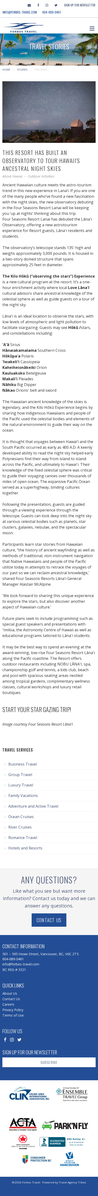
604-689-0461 (51, 12)
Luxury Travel (20, 785)
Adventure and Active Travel (33, 806)
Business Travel (22, 764)
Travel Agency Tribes (72, 1182)
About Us (9, 993)
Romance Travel (22, 837)
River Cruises (20, 827)
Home (6, 69)
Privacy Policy (12, 1010)
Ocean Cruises (21, 816)
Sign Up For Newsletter (79, 5)
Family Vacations (23, 795)
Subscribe (49, 1062)
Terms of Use (13, 1015)
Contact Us (49, 920)
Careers (8, 1004)
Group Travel (20, 774)
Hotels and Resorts (25, 848)
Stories (22, 69)
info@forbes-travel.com (20, 12)
